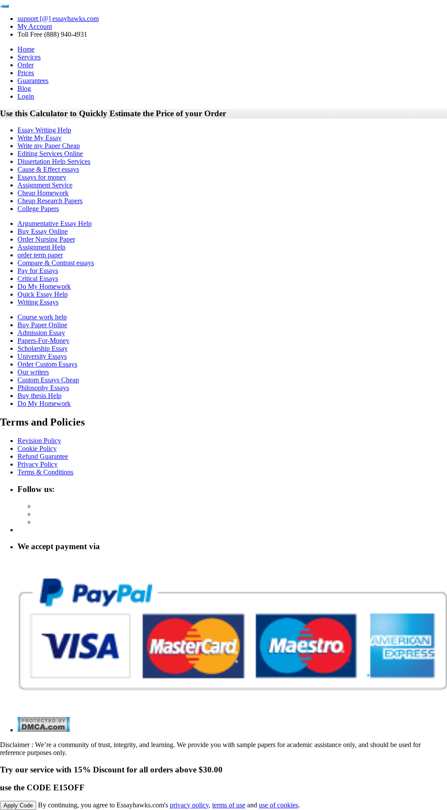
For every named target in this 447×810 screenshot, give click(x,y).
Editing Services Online (50, 153)
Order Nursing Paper (46, 239)
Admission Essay (41, 332)
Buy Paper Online (42, 325)
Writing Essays (37, 302)
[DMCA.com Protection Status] (43, 730)
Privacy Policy (37, 464)
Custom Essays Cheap (48, 380)
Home (25, 49)
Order (25, 65)
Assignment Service (44, 185)
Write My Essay (39, 138)
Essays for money (41, 177)
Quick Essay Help (42, 294)
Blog (24, 88)
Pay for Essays (37, 270)
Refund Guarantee (42, 456)
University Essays (42, 356)
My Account (34, 26)
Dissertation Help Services (53, 161)
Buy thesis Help (39, 395)
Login (25, 96)
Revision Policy (39, 440)
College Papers (38, 208)
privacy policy (189, 805)
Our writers (33, 372)
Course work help (42, 317)
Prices (25, 72)
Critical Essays (37, 278)
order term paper (40, 255)
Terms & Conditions (45, 472)
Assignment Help (41, 247)
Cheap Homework (43, 193)
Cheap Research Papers (50, 200)
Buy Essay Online (42, 231)
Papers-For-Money (43, 340)
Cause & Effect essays (48, 169)
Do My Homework (44, 286)
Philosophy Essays (43, 387)
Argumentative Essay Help (54, 223)
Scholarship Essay (42, 348)
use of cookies (278, 805)
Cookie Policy (37, 448)
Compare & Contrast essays (55, 263)
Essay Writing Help (44, 130)
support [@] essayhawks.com (58, 18)
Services (29, 57)
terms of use (228, 805)
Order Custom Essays (47, 364)
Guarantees (32, 80)
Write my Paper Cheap (48, 145)
